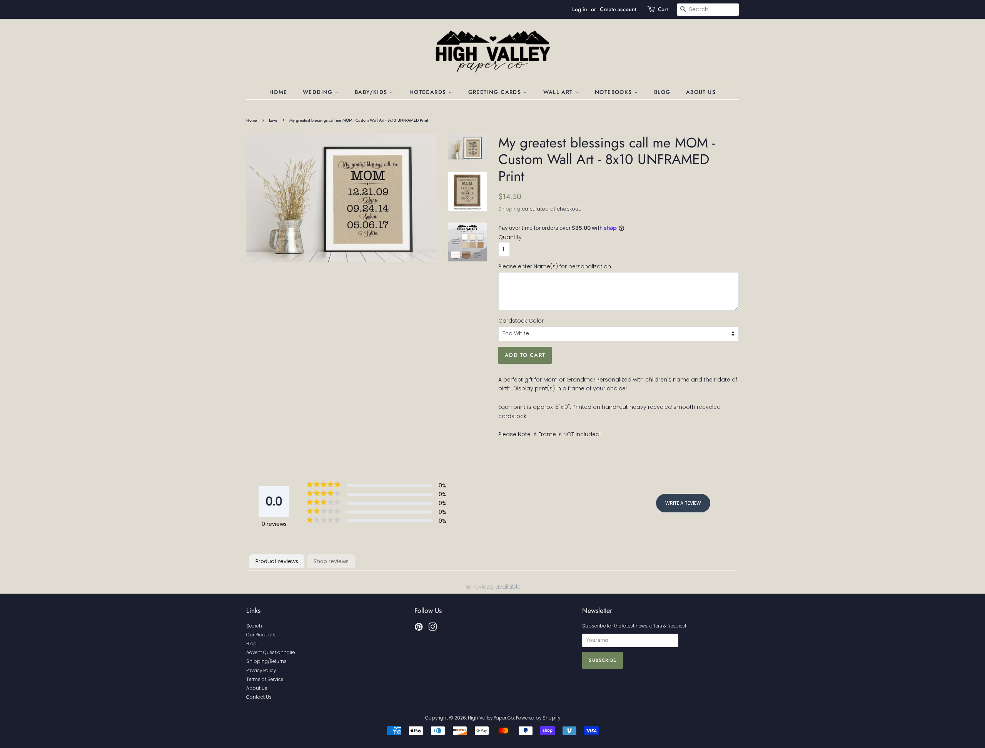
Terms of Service (264, 679)
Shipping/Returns (266, 661)
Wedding (319, 92)
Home (278, 92)
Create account (618, 9)
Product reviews (276, 561)
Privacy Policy (261, 671)
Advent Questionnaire (270, 652)
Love (273, 120)
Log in (579, 9)
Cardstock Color (521, 321)
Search (254, 626)
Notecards (428, 92)
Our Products (260, 635)
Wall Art (559, 92)
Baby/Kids (372, 92)
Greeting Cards (495, 92)
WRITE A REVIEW (683, 503)
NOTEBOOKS (614, 92)
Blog (662, 92)
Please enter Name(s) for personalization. (555, 266)
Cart (663, 9)
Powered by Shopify (538, 718)
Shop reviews (331, 561)
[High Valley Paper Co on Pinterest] (418, 629)
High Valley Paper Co (491, 718)
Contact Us (259, 697)
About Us (701, 92)
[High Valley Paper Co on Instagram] (432, 629)
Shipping (509, 209)
